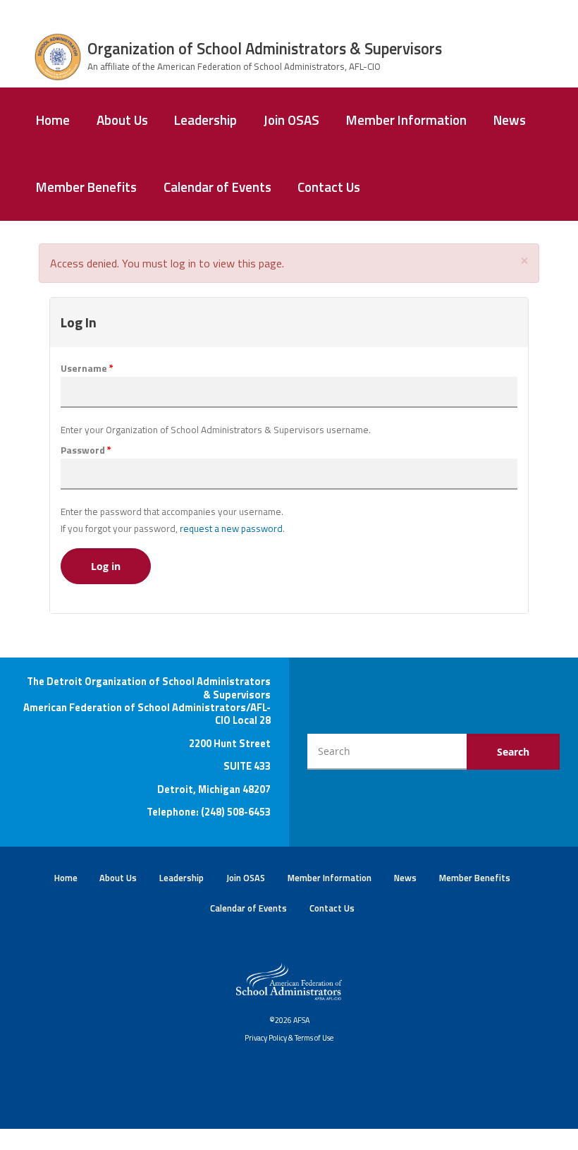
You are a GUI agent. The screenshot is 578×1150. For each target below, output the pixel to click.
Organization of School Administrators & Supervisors (264, 49)
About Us (122, 120)
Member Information (406, 120)
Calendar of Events (217, 187)
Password (86, 450)
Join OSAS (291, 120)
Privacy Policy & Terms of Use (289, 1037)
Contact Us (328, 187)
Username (87, 368)
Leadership (205, 120)
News (509, 120)
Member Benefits (86, 187)
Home (53, 120)
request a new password (231, 528)
